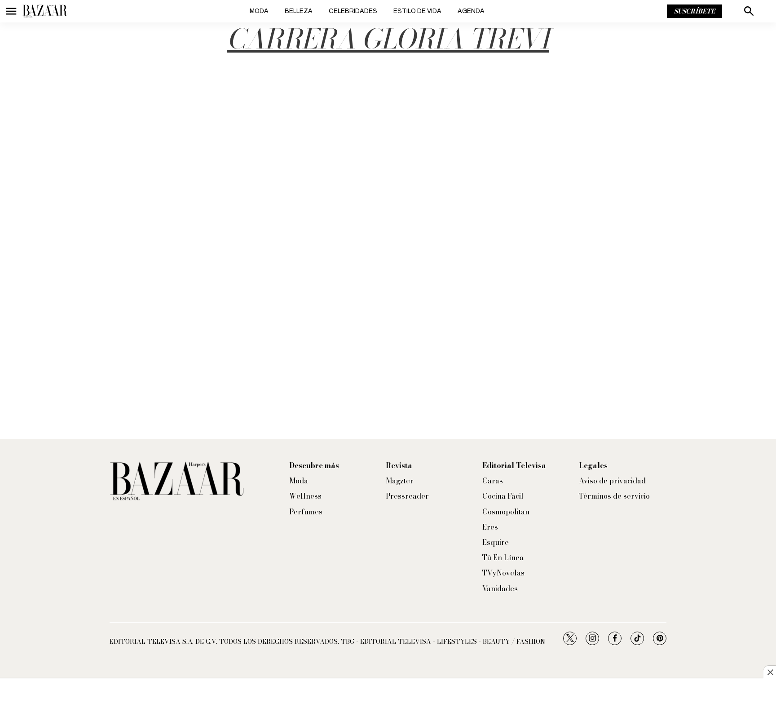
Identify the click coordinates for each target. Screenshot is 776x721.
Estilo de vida (417, 11)
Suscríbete (694, 11)
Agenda (471, 11)
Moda (259, 11)
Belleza (299, 11)
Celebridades (353, 11)
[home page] (44, 11)
